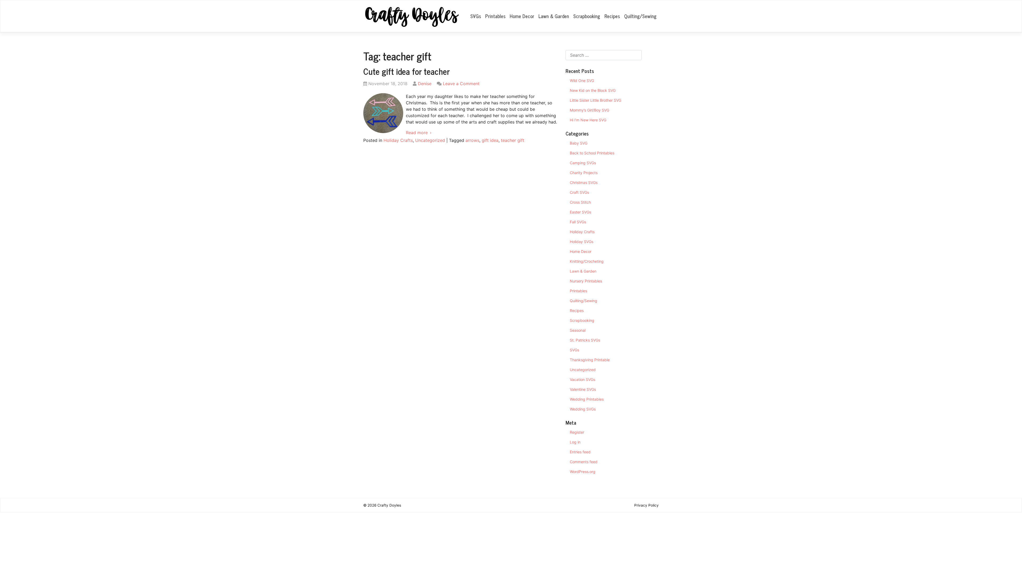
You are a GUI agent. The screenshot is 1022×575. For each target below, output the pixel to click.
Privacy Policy (646, 505)
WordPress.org (582, 471)
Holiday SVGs (581, 241)
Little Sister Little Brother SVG (595, 100)
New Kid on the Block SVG (593, 90)
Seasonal (578, 330)
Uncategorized (430, 140)
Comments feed (583, 461)
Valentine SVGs (583, 389)
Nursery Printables (586, 281)
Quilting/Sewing (640, 16)
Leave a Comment (461, 83)
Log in (575, 442)
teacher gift (512, 140)
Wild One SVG (582, 80)
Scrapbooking (586, 16)
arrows (472, 140)
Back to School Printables (592, 153)
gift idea (490, 140)
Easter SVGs (580, 212)
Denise (424, 83)
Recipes (612, 16)
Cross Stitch (580, 202)
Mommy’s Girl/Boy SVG (589, 110)
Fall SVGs (578, 222)
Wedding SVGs (583, 409)
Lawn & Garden (553, 16)
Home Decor (522, 16)
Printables (495, 16)
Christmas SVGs (583, 182)
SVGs (475, 16)
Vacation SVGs (582, 379)
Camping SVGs (583, 163)
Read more (417, 132)
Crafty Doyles (389, 505)
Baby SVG (578, 143)
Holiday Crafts (398, 140)
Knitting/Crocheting (587, 261)
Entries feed (580, 452)
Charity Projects (583, 172)
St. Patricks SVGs (585, 340)
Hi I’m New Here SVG (588, 120)
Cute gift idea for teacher (406, 71)
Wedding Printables (587, 399)
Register (577, 432)
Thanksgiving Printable (590, 360)
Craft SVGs (579, 192)
